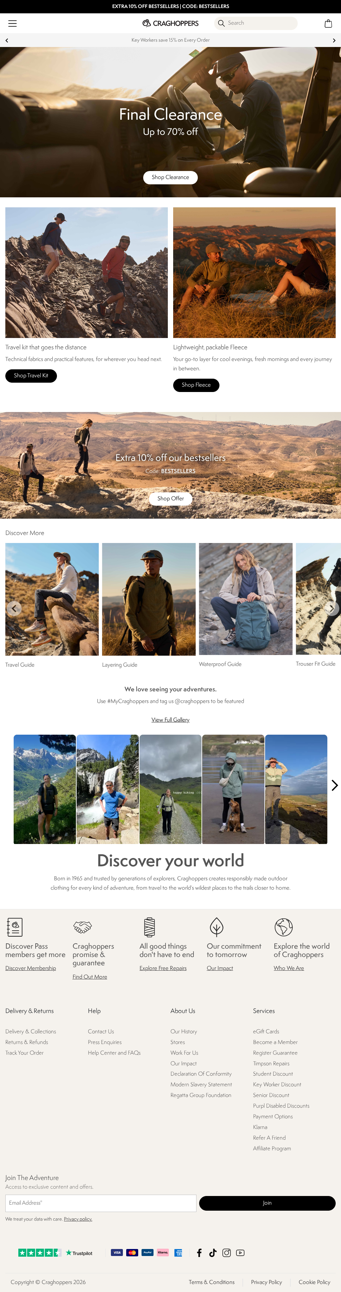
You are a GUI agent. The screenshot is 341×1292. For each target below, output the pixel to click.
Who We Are (289, 968)
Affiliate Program (272, 1149)
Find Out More (90, 977)
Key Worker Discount (277, 1085)
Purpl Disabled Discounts (281, 1106)
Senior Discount (271, 1095)
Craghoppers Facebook (199, 1253)
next (334, 40)
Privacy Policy (266, 1282)
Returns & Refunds (26, 1042)
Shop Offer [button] (171, 499)
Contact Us (101, 1031)
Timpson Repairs (271, 1063)
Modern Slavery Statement (201, 1085)
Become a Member (275, 1042)
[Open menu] (12, 23)
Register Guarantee (275, 1053)
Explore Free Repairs (163, 968)
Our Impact (220, 968)
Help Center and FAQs (114, 1053)
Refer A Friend (269, 1138)
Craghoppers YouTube (240, 1253)
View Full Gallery (170, 720)
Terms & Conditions (211, 1282)
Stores (177, 1042)
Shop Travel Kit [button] (31, 376)
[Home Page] (170, 23)
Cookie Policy (314, 1282)
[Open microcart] (328, 23)
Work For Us (184, 1053)
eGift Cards (266, 1031)
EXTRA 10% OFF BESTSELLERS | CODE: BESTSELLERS (170, 6)
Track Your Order (24, 1053)
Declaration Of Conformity (201, 1074)
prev (7, 40)
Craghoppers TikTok (213, 1253)
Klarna (260, 1127)
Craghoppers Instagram (226, 1253)
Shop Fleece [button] (196, 385)
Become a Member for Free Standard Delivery (170, 40)
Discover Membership (30, 968)
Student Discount (273, 1074)
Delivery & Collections (30, 1031)
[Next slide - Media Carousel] (334, 785)
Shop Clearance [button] (170, 177)
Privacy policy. (78, 1219)
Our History (183, 1031)
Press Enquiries (105, 1042)
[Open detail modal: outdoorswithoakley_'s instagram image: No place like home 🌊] (233, 790)
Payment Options (273, 1117)
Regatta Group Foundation (200, 1095)
